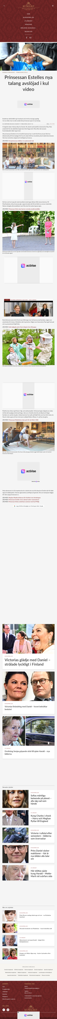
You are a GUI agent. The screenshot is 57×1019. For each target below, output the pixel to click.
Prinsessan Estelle (22, 72)
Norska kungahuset (29, 969)
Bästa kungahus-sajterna (8, 999)
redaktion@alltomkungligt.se (32, 988)
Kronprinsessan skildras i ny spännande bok (21, 141)
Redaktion (28, 31)
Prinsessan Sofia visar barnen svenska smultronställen (24, 209)
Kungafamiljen (28, 17)
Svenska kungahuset (8, 72)
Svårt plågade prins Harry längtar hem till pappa (22, 327)
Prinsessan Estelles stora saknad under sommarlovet (24, 499)
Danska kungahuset (38, 969)
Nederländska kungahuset (10, 972)
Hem (28, 14)
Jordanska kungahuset (32, 972)
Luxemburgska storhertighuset (45, 972)
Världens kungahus (27, 28)
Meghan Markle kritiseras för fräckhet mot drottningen (25, 497)
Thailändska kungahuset (23, 975)
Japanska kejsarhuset (11, 975)
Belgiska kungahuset (22, 972)
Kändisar (28, 24)
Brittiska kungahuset (18, 969)
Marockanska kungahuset (34, 975)
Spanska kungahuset (48, 969)
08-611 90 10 (28, 993)
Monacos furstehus (46, 975)
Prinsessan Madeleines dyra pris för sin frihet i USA (23, 420)
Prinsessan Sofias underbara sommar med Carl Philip (24, 501)
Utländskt (28, 21)
